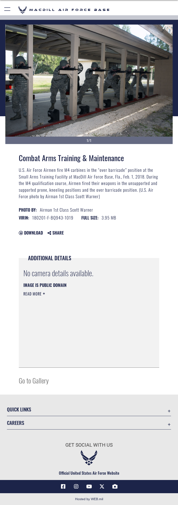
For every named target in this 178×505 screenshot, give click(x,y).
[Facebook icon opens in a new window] (63, 486)
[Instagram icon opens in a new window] (76, 486)
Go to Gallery (34, 380)
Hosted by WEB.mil (89, 499)
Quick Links (19, 409)
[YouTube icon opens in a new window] (89, 486)
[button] (7, 10)
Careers (15, 422)
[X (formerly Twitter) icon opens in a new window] (102, 486)
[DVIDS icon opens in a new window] (114, 486)
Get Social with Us (89, 445)
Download (33, 233)
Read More (33, 294)
